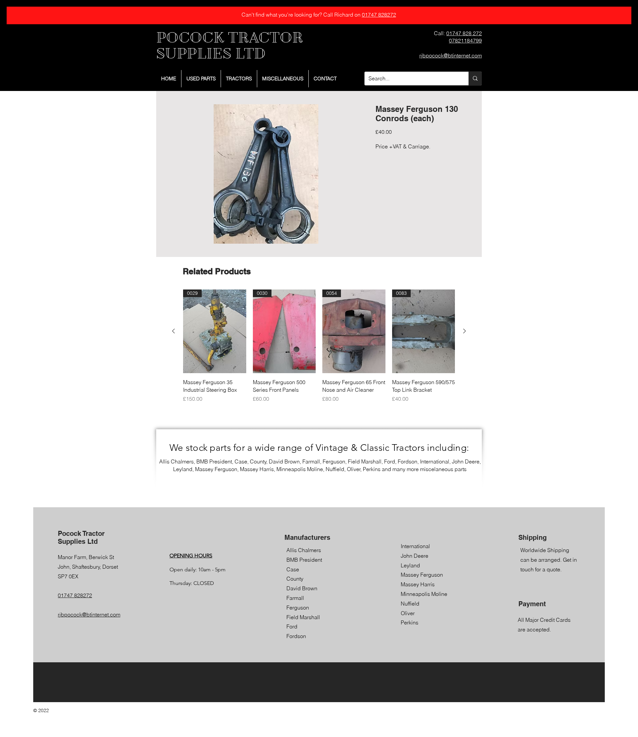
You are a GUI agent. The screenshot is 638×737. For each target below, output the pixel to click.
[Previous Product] (173, 331)
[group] (319, 346)
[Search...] (475, 78)
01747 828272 (379, 14)
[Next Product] (465, 331)
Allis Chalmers (303, 550)
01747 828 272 (464, 33)
